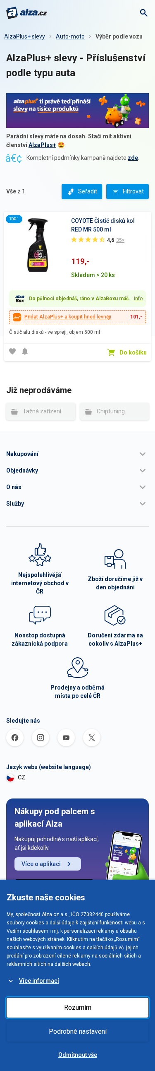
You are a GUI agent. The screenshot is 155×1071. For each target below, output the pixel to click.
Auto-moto (70, 36)
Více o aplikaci (41, 864)
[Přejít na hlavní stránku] (26, 13)
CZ (21, 777)
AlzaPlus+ (42, 145)
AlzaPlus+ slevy (24, 36)
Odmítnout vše (77, 1055)
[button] (77, 454)
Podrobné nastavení (78, 1031)
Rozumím (77, 1007)
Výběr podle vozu (119, 36)
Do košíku (133, 352)
